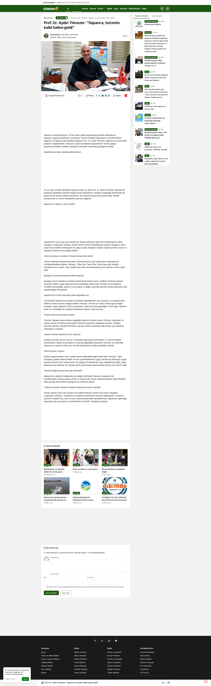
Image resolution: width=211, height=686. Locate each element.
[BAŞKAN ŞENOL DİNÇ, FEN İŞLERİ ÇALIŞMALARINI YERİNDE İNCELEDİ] (152, 134)
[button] (66, 17)
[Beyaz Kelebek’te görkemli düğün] (115, 462)
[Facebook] (95, 640)
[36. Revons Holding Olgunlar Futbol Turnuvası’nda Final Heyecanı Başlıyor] (152, 76)
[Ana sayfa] (68, 9)
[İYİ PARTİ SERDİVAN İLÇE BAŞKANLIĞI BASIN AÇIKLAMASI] (152, 119)
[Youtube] (116, 640)
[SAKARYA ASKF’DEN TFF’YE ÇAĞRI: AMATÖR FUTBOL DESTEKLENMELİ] (152, 159)
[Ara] (162, 8)
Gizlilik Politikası (10, 679)
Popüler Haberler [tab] (141, 16)
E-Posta (90, 577)
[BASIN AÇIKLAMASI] (152, 23)
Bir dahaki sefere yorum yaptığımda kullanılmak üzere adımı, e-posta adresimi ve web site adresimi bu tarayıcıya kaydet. (85, 587)
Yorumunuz (55, 557)
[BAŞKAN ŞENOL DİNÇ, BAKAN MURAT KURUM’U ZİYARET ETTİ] (152, 62)
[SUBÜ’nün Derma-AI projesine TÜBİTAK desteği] (152, 147)
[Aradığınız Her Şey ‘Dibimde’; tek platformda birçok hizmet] (115, 490)
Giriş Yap (65, 593)
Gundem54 (55, 34)
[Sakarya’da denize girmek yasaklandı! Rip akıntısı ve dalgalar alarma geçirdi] (57, 490)
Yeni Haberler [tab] (157, 16)
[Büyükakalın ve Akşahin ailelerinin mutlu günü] (57, 462)
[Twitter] (102, 640)
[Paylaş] (168, 682)
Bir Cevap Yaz (51, 548)
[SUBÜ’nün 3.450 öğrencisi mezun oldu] (152, 106)
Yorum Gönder (51, 593)
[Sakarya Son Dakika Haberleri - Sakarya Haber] (51, 8)
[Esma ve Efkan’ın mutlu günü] (86, 462)
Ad (45, 577)
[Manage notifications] (206, 681)
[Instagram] (109, 640)
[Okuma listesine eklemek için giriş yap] (126, 95)
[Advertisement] (86, 116)
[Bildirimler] (167, 8)
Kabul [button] (25, 679)
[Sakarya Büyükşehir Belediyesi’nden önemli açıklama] (86, 490)
